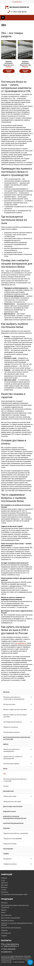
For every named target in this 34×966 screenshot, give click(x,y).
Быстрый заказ (9, 71)
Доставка (4, 885)
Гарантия (4, 883)
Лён (4, 774)
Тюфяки (6, 853)
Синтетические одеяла (11, 764)
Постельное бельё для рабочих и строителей (15, 780)
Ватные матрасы (9, 704)
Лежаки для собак (9, 796)
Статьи (3, 890)
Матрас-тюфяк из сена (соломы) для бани (15, 716)
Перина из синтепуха (10, 727)
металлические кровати (7, 957)
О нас (3, 880)
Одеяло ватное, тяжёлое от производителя (13, 757)
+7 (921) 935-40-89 (18, 12)
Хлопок (6, 786)
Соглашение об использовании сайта (14, 894)
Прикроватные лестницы (12, 801)
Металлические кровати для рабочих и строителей (16, 738)
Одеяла (5, 744)
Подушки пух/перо (10, 844)
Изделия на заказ (9, 811)
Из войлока (7, 859)
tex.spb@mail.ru (17, 2)
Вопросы (4, 887)
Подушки (6, 828)
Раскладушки (8, 849)
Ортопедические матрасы (12, 722)
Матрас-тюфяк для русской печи (15, 709)
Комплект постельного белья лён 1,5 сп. (8, 63)
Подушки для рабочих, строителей (15, 833)
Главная (4, 878)
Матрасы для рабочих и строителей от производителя (13, 698)
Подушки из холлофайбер (12, 838)
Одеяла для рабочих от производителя (11, 750)
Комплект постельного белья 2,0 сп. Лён (25, 63)
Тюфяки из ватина (10, 864)
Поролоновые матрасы (11, 732)
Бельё (5, 768)
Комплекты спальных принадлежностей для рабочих (14, 817)
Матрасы (6, 692)
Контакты (4, 892)
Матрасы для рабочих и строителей (20, 956)
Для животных (8, 791)
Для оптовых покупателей (12, 806)
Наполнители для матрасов (13, 823)
